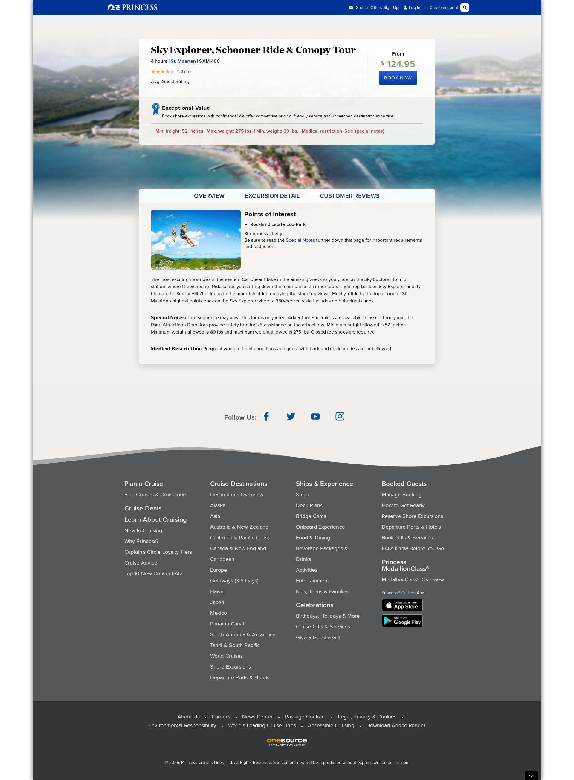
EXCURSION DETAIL (272, 195)
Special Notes (300, 240)
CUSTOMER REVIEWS (350, 195)
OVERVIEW (209, 195)
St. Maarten (183, 61)
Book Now (398, 77)
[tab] (209, 195)
